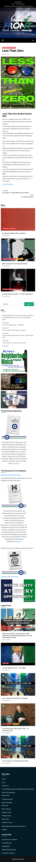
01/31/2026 (7, 639)
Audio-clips (5, 663)
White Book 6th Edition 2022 (11, 475)
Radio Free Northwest (8, 792)
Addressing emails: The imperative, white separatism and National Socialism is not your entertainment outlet (18, 317)
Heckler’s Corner (7, 822)
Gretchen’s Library (7, 799)
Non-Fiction (20, 289)
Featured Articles (7, 627)
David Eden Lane (7, 843)
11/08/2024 (7, 763)
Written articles (6, 756)
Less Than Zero (7, 184)
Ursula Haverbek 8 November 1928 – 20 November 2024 (17, 336)
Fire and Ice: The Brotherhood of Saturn (15, 192)
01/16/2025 (7, 732)
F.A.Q (3, 782)
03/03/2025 (7, 700)
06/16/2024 (7, 266)
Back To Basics (17, 627)
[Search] (33, 40)
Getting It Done (26, 627)
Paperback (14, 576)
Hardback (4, 576)
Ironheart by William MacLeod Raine (14, 233)
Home (13, 4)
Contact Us (5, 785)
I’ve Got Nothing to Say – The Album (13, 325)
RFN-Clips (5, 805)
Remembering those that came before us (14, 826)
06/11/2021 (6, 54)
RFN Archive (5, 795)
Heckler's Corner (7, 629)
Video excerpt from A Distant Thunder (14, 264)
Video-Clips (20, 259)
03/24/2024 (7, 296)
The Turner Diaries (27, 196)
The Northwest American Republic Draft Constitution (18, 6)
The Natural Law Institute (9, 839)
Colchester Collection (8, 853)
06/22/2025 (7, 670)
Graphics (4, 829)
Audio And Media (7, 802)
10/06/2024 (7, 235)
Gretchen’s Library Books (9, 47)
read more (16, 463)
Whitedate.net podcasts (9, 849)
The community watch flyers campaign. (14, 330)
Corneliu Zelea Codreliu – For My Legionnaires (17, 294)
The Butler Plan (20, 4)
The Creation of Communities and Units (14, 343)
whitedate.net (6, 846)
